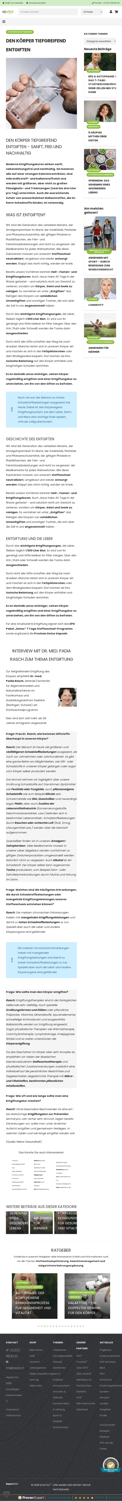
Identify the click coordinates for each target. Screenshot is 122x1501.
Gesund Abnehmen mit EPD (19, 1189)
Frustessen (59, 1173)
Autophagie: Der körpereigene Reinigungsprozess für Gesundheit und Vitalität (75, 1218)
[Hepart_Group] (12, 1485)
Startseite (36, 1186)
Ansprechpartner (110, 1356)
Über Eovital (84, 1373)
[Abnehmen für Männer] (100, 325)
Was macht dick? (39, 1178)
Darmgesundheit (62, 1356)
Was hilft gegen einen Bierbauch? (62, 1169)
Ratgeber (105, 1409)
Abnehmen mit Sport (61, 1162)
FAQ (57, 1180)
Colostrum (15, 1161)
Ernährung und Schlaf (18, 1182)
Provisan (81, 1362)
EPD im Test (37, 1164)
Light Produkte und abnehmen (39, 1182)
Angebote (105, 1350)
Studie (103, 1415)
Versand (34, 1362)
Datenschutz (13, 1415)
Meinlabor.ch (84, 1379)
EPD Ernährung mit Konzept (63, 1166)
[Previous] (12, 1296)
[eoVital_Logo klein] (8, 12)
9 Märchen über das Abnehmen (39, 1161)
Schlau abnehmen (17, 1171)
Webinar (105, 1437)
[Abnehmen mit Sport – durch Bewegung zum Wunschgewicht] (100, 233)
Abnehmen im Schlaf (39, 1168)
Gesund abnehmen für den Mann (63, 1187)
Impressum (12, 1409)
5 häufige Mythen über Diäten (97, 136)
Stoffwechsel (60, 1427)
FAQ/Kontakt (107, 1425)
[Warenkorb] (116, 12)
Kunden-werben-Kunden (105, 1397)
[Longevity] (100, 288)
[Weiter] (109, 1296)
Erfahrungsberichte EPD (18, 1164)
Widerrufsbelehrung (41, 1373)
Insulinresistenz (16, 1186)
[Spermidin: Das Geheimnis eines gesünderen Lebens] (100, 159)
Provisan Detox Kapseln (50, 633)
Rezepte (105, 1431)
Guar (13, 1168)
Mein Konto (36, 1350)
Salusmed (82, 1409)
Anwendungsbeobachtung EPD (41, 1189)
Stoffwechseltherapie (40, 1171)
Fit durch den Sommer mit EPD (63, 1177)
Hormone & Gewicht (17, 1175)
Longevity (95, 305)
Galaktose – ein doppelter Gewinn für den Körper (84, 1307)
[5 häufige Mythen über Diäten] (100, 111)
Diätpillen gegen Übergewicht (38, 1175)
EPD (79, 1356)
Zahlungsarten (37, 1368)
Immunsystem (61, 1385)
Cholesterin (59, 1350)
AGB (32, 1356)
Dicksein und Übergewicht (63, 1184)
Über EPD (82, 1368)
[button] (3, 21)
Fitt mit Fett (15, 1178)
